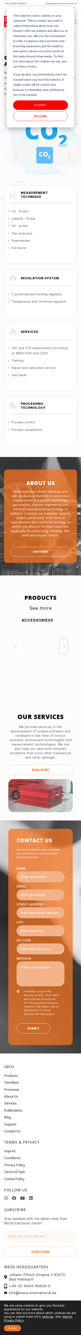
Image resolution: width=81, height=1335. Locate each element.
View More (40, 551)
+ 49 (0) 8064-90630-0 (15, 3)
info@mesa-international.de (61, 3)
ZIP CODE (24, 940)
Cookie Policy (14, 1179)
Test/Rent (11, 1082)
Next (64, 646)
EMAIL (21, 886)
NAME (21, 868)
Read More (40, 770)
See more (40, 608)
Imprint (10, 1151)
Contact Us (12, 1131)
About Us (11, 1096)
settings (48, 1316)
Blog (7, 1117)
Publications (13, 1110)
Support (10, 1124)
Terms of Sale (14, 1172)
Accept (40, 105)
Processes (11, 1089)
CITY (20, 922)
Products (11, 1075)
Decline (40, 116)
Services (10, 1103)
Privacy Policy (14, 1165)
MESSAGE (24, 958)
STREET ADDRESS (30, 904)
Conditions (12, 1158)
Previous (17, 646)
